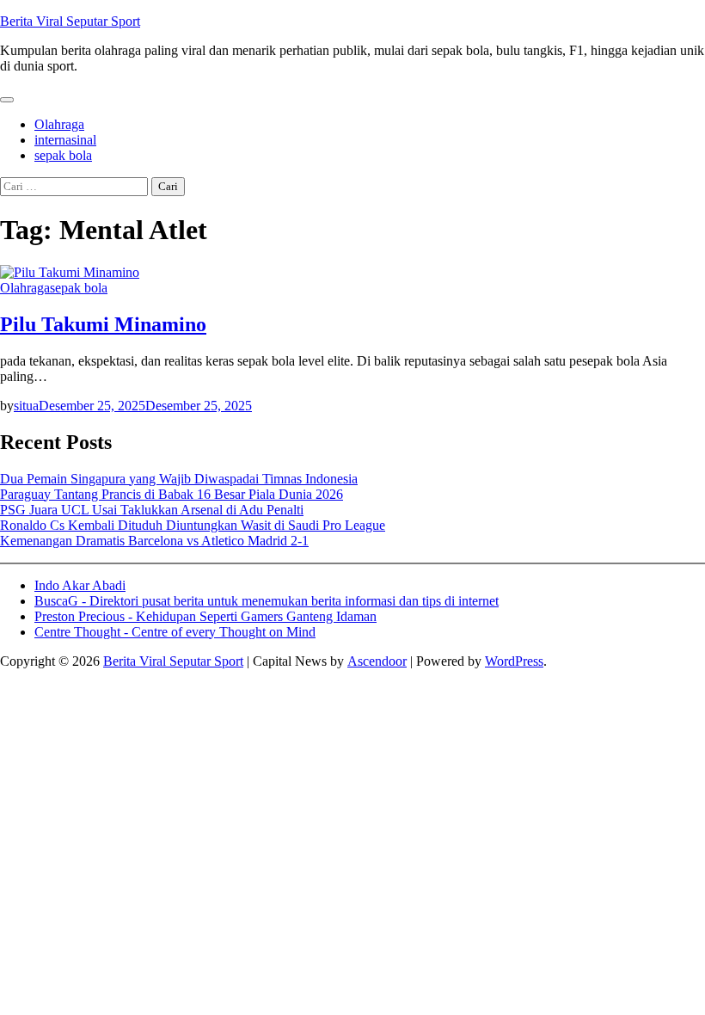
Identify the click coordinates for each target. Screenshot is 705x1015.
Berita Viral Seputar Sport (70, 21)
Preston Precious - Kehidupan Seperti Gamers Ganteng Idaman (205, 616)
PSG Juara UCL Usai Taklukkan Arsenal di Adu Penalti (151, 509)
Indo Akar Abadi (80, 585)
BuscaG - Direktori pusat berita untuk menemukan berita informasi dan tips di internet (266, 601)
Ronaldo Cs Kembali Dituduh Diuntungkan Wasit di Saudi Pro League (192, 525)
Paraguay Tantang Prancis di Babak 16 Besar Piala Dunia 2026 (171, 494)
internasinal (65, 139)
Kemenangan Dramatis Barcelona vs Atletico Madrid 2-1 (154, 540)
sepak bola (63, 155)
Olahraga (59, 124)
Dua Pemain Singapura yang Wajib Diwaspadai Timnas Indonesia (179, 478)
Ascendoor (377, 661)
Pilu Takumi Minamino (103, 324)
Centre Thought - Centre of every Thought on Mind (175, 631)
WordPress (514, 661)
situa (26, 405)
